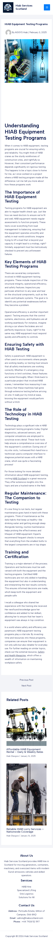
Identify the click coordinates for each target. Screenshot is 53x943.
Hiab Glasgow (12, 756)
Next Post (26, 686)
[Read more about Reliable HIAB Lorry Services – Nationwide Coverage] (26, 794)
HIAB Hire (26, 886)
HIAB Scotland (20, 478)
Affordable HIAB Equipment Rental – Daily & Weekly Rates (24, 751)
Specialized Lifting (26, 890)
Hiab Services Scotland (24, 7)
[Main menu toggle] (47, 7)
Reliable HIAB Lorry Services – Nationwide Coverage (25, 830)
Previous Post (26, 680)
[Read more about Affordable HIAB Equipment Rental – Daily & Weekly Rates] (26, 725)
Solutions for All (26, 897)
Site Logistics (26, 894)
